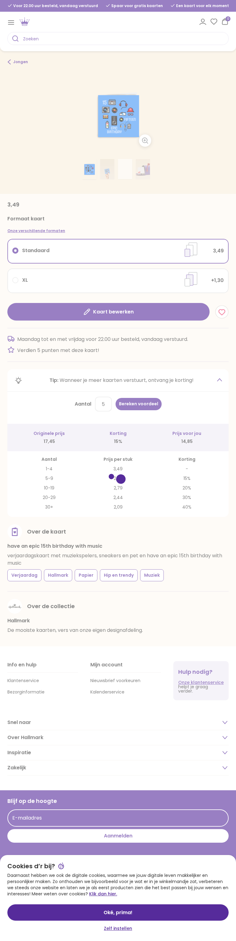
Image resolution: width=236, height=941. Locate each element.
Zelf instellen (118, 928)
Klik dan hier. (103, 894)
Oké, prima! (118, 912)
